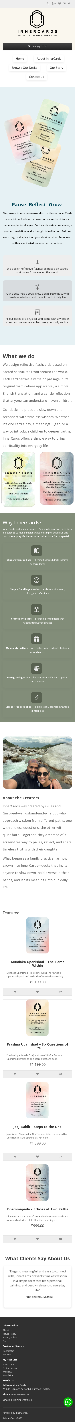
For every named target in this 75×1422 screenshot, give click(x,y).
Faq (5, 1341)
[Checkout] (69, 3)
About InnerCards (49, 59)
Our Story (56, 68)
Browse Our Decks (24, 68)
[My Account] (54, 3)
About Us (7, 1330)
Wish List (7, 1371)
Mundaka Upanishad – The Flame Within (37, 963)
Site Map (7, 1354)
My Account (9, 1364)
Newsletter (8, 1375)
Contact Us (36, 77)
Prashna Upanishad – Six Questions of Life (37, 1046)
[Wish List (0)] (59, 3)
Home (20, 59)
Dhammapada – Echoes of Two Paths (37, 1209)
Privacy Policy (10, 1337)
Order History (10, 1368)
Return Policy (9, 1333)
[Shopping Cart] (64, 3)
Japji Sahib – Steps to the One (37, 1127)
